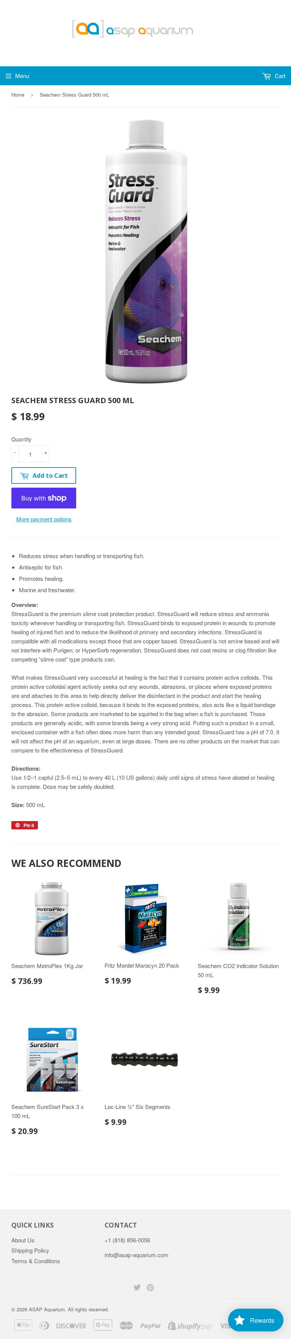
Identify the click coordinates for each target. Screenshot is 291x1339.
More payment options (44, 519)
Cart (279, 76)
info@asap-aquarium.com (137, 1255)
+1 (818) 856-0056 (127, 1240)
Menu (22, 76)
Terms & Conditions (35, 1261)
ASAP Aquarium (47, 1309)
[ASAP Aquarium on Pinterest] (150, 1288)
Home (17, 94)
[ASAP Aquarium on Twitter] (137, 1288)
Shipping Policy (30, 1250)
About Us (22, 1240)
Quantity (21, 439)
